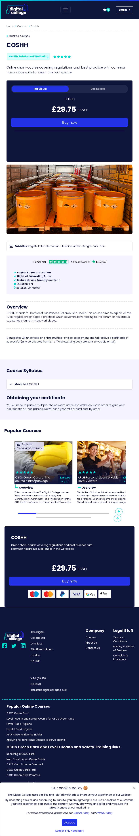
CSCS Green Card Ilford (21, 770)
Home (10, 26)
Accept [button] (69, 822)
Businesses (98, 89)
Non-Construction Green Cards (26, 759)
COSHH (26, 384)
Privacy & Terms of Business (123, 648)
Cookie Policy (81, 813)
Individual (40, 89)
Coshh (35, 26)
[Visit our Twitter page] (13, 645)
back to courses (19, 36)
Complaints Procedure (120, 657)
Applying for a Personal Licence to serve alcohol (36, 740)
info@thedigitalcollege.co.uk (49, 690)
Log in (123, 10)
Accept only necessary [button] (69, 831)
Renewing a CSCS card (21, 754)
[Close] (134, 788)
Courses (22, 26)
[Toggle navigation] (65, 9)
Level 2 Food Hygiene (20, 729)
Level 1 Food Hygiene (19, 724)
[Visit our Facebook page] (4, 646)
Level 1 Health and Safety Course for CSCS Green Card (40, 718)
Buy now (69, 122)
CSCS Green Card (18, 713)
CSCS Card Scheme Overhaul (25, 764)
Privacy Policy (104, 813)
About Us (91, 642)
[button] (69, 384)
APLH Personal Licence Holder (24, 734)
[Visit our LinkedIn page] (23, 646)
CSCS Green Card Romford (23, 775)
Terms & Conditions (120, 639)
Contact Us (93, 648)
